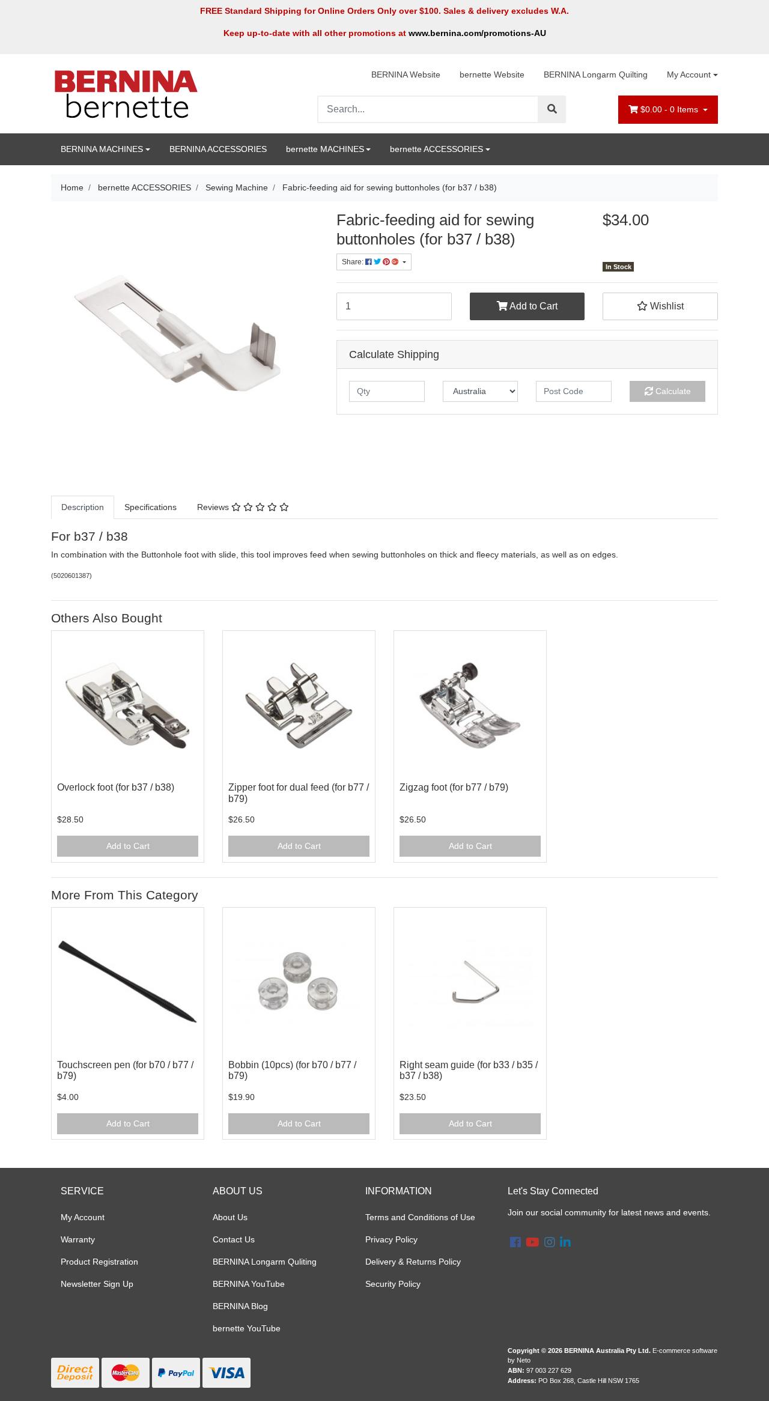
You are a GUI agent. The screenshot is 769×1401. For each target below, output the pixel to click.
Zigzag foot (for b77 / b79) (454, 787)
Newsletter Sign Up (97, 1284)
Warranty (78, 1239)
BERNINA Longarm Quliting (265, 1261)
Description (82, 507)
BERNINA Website (405, 74)
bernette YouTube (247, 1328)
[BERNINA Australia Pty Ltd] (126, 93)
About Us (230, 1217)
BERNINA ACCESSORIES (218, 149)
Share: (353, 262)
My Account (689, 74)
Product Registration (99, 1261)
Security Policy (393, 1284)
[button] (660, 306)
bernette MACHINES (325, 149)
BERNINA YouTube (249, 1284)
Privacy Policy (391, 1239)
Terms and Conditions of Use (420, 1217)
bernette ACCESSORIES (436, 149)
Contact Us (234, 1239)
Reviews (214, 507)
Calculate (672, 391)
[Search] (552, 109)
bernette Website (492, 74)
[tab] (82, 507)
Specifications (150, 507)
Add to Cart (533, 306)
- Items (670, 109)
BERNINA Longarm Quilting (596, 74)
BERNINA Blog (240, 1306)
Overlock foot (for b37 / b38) (115, 787)
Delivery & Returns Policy (413, 1261)
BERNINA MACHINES (102, 149)
